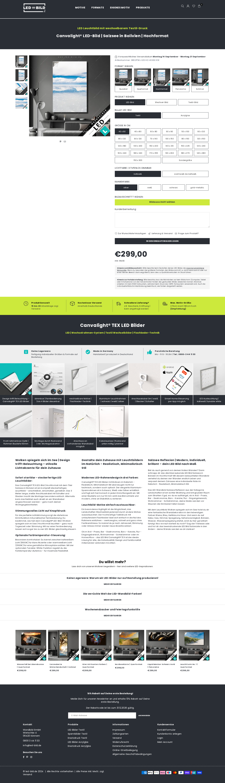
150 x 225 (185, 146)
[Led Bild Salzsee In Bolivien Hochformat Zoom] (21, 103)
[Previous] (33, 96)
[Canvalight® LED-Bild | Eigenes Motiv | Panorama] (194, 645)
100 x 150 (169, 138)
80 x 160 (185, 138)
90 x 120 (138, 138)
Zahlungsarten (120, 733)
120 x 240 (201, 146)
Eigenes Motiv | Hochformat (161, 664)
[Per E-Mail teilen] (65, 141)
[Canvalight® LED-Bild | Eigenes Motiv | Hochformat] (161, 645)
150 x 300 (137, 160)
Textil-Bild (193, 102)
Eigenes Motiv (120, 7)
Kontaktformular (166, 729)
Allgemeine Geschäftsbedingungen (132, 754)
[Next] (106, 96)
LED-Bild (130, 102)
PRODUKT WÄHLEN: (125, 96)
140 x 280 (201, 153)
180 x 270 (185, 153)
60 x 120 (201, 131)
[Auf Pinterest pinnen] (60, 141)
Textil (137, 115)
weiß (149, 187)
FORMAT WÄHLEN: (124, 66)
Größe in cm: (123, 125)
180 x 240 (137, 153)
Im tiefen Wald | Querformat (63, 664)
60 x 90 (169, 131)
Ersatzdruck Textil (77, 737)
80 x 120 (122, 138)
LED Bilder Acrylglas (78, 742)
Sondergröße (185, 160)
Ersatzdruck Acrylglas (79, 746)
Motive (80, 7)
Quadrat (123, 89)
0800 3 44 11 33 (31, 740)
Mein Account (165, 742)
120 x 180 (122, 146)
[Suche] (182, 6)
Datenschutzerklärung (124, 746)
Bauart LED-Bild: (123, 110)
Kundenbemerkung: (125, 209)
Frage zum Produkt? (188, 233)
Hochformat (162, 89)
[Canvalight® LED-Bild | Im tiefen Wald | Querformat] (63, 645)
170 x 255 (153, 153)
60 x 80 (153, 131)
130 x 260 (169, 153)
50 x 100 (185, 131)
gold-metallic (197, 187)
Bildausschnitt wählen (162, 201)
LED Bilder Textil (76, 729)
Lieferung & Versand (161, 233)
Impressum (118, 729)
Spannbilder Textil (77, 733)
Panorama (181, 89)
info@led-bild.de (32, 745)
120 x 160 (201, 138)
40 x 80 (137, 131)
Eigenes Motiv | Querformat (128, 664)
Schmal (200, 89)
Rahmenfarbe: (122, 181)
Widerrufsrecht (120, 742)
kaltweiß (138, 174)
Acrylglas (185, 115)
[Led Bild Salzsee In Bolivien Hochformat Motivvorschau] (21, 75)
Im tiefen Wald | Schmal (93, 664)
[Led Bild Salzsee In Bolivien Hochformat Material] (21, 89)
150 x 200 (153, 146)
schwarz (173, 187)
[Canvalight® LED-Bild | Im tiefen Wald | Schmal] (96, 645)
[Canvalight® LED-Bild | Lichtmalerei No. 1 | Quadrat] (30, 645)
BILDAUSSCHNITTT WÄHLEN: (129, 196)
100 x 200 (137, 146)
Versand (117, 737)
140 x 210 (169, 146)
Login (160, 737)
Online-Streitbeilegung (125, 750)
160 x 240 (122, 153)
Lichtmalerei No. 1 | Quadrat (30, 664)
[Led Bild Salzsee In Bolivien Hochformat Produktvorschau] (21, 61)
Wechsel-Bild (161, 102)
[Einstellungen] (188, 6)
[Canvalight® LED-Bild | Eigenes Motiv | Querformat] (128, 645)
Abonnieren (144, 715)
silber (126, 187)
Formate (97, 7)
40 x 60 (122, 131)
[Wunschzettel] (194, 6)
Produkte (143, 7)
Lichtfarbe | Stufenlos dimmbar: (133, 168)
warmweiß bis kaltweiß (185, 174)
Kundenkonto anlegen (169, 733)
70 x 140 (154, 138)
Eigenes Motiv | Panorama (193, 664)
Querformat (142, 89)
